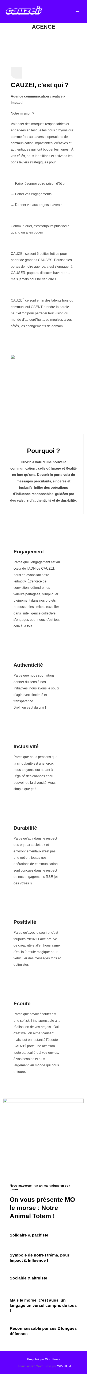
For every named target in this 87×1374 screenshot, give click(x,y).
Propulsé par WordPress (43, 1359)
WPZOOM (64, 1366)
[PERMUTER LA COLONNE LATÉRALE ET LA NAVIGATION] (79, 11)
